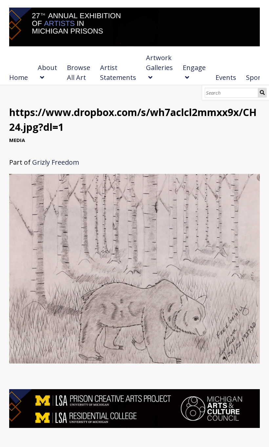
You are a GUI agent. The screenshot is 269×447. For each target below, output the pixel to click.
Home (18, 77)
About (47, 67)
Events (226, 77)
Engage (194, 67)
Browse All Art (78, 72)
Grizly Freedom (55, 162)
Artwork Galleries (159, 62)
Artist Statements (118, 72)
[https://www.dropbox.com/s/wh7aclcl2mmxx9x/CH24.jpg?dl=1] (134, 361)
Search (262, 93)
